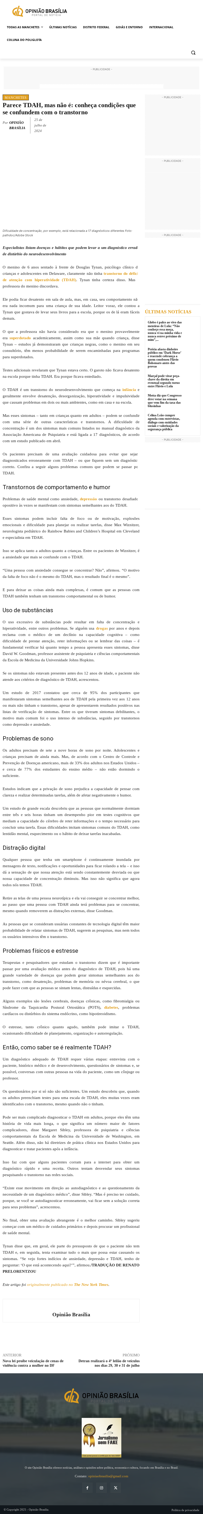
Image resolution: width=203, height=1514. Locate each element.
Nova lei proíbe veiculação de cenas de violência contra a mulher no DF (33, 1363)
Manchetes (16, 98)
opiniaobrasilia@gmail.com (108, 1476)
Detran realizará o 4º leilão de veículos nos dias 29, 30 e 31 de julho (109, 1363)
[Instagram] (101, 1488)
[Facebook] (98, 124)
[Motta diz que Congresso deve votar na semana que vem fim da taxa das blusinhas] (190, 400)
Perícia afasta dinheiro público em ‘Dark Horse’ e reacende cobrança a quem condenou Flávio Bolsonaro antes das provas (164, 358)
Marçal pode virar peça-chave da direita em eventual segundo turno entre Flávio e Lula (164, 381)
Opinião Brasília (17, 125)
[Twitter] (110, 124)
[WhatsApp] (122, 124)
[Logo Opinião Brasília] (40, 12)
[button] (193, 52)
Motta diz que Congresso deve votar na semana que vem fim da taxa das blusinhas (165, 401)
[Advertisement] (101, 80)
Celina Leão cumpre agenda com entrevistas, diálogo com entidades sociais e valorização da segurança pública (164, 422)
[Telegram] (134, 124)
